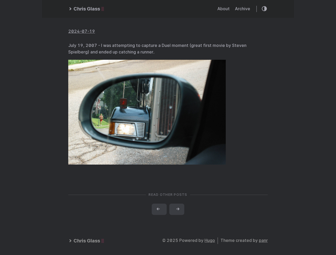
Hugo (209, 240)
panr (263, 240)
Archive (242, 8)
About (223, 8)
